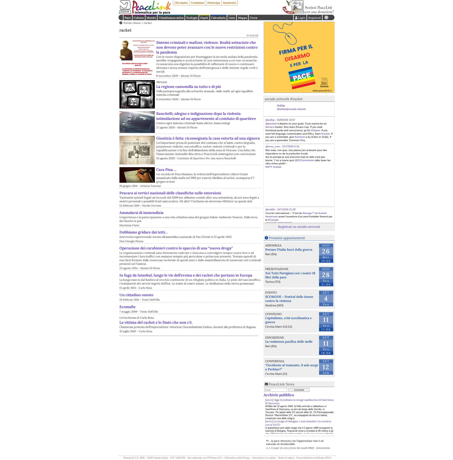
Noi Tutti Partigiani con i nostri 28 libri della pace (290, 275)
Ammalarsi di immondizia (141, 212)
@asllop (269, 119)
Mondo (151, 17)
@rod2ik (270, 209)
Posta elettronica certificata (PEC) (313, 457)
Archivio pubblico (279, 394)
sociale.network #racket (284, 99)
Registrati (314, 17)
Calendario (218, 17)
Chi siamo (181, 2)
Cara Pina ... (166, 169)
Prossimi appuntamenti (287, 238)
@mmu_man (272, 146)
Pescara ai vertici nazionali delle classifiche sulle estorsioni (170, 193)
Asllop (291, 107)
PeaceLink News (281, 384)
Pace (128, 17)
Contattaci (197, 2)
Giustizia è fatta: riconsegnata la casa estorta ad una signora (208, 138)
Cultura (139, 17)
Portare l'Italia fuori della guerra (288, 249)
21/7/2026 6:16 (290, 146)
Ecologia (191, 17)
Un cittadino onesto (136, 294)
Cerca (253, 17)
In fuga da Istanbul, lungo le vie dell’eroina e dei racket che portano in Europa (185, 275)
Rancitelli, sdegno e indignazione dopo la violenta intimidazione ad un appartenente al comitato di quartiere (206, 116)
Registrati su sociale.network (299, 227)
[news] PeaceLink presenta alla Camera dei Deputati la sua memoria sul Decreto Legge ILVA (297, 423)
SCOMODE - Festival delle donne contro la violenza (289, 299)
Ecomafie (127, 306)
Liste (231, 17)
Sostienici (229, 2)
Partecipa (213, 2)
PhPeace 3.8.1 (214, 457)
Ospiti (204, 17)
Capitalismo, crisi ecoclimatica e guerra (288, 320)
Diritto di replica (286, 457)
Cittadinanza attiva (171, 17)
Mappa (242, 17)
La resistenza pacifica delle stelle (288, 341)
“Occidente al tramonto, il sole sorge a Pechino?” (291, 367)
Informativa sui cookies (264, 457)
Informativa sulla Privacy (237, 457)
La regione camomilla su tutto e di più (188, 86)
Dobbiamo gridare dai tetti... (143, 232)
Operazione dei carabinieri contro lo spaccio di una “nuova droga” (176, 248)
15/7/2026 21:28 (286, 209)
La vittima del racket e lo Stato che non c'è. (156, 322)
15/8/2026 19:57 (286, 119)
